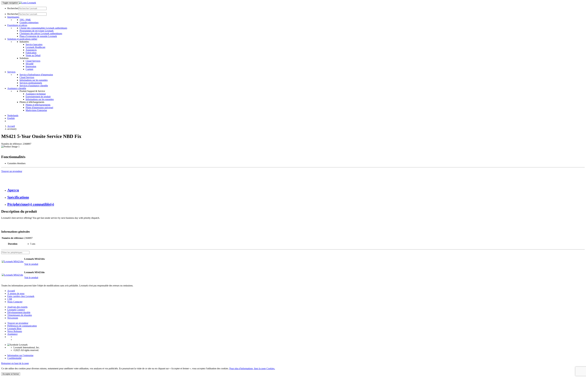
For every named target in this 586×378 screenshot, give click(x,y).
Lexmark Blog (14, 328)
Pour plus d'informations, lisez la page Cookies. (252, 368)
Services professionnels (31, 83)
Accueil (11, 126)
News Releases (14, 331)
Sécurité (29, 63)
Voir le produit (31, 264)
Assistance (12, 334)
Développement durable (18, 312)
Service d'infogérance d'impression (36, 74)
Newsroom (12, 318)
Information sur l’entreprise (20, 355)
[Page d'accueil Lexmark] (27, 2)
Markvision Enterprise (36, 110)
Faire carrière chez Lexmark (20, 296)
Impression (31, 66)
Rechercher (12, 8)
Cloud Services (33, 61)
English (11, 118)
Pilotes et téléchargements (38, 104)
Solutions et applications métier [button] (22, 39)
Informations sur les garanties (34, 80)
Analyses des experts (17, 307)
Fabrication (31, 52)
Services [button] (11, 72)
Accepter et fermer (10, 374)
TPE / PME (25, 19)
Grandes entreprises (29, 22)
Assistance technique (36, 94)
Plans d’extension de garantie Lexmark (38, 36)
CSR (9, 299)
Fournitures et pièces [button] (17, 25)
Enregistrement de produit (38, 96)
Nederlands (12, 115)
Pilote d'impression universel (39, 107)
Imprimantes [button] (13, 17)
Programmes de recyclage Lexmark (37, 30)
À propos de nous (15, 293)
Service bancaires (34, 44)
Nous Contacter (14, 301)
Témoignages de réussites (19, 315)
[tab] (296, 190)
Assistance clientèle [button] (16, 88)
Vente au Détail (33, 55)
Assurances (31, 50)
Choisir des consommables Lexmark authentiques (43, 28)
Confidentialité (14, 358)
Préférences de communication (22, 326)
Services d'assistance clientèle (34, 85)
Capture (29, 69)
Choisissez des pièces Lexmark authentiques (41, 33)
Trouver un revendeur (17, 323)
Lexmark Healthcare (35, 47)
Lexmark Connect (16, 309)
